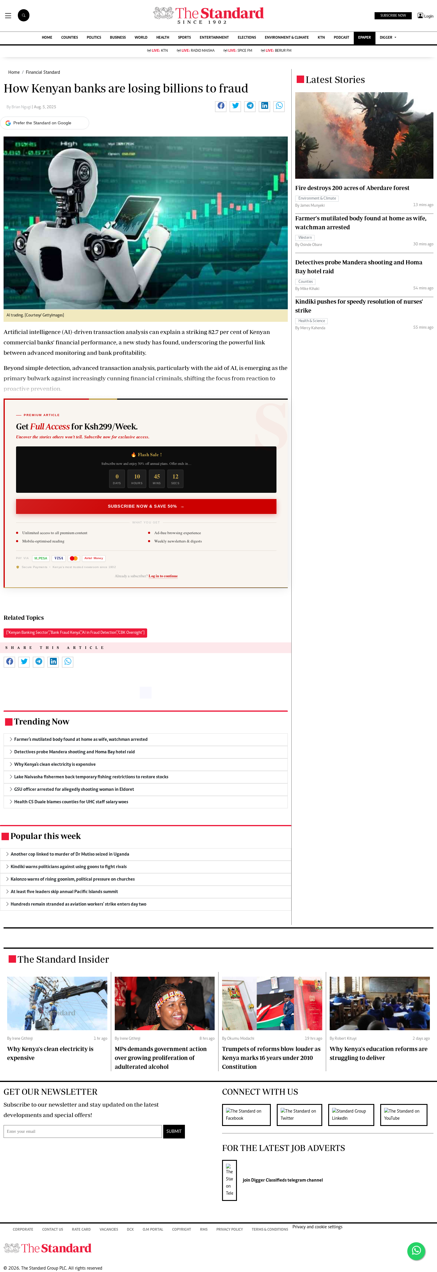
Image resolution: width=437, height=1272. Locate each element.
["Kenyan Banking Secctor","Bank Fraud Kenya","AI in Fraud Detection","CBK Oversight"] (75, 633)
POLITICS (94, 38)
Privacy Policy (229, 1230)
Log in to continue (163, 575)
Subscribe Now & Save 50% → (146, 506)
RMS (204, 1230)
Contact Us (52, 1230)
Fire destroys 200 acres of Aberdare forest (352, 187)
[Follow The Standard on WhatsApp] (416, 1251)
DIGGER (386, 38)
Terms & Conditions (270, 1230)
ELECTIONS (247, 38)
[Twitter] (302, 1115)
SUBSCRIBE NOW (393, 16)
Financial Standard (43, 72)
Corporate (23, 1230)
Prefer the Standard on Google (42, 122)
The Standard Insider (63, 959)
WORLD (141, 38)
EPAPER (364, 38)
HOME (47, 38)
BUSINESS (118, 38)
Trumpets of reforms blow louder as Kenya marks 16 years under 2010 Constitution (271, 1057)
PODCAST (341, 38)
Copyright (181, 1230)
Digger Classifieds (268, 1180)
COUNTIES (69, 38)
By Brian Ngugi (19, 107)
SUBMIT (174, 1131)
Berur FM (278, 51)
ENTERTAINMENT (214, 38)
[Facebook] (249, 1115)
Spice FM (240, 51)
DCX (130, 1230)
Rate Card (81, 1230)
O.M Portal (153, 1230)
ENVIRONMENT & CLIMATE (287, 38)
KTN (321, 38)
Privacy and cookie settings (317, 1227)
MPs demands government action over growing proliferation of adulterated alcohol (161, 1057)
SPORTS (184, 38)
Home (14, 72)
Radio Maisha (198, 51)
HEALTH (162, 38)
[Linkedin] (354, 1115)
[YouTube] (406, 1115)
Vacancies (109, 1230)
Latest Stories (335, 79)
